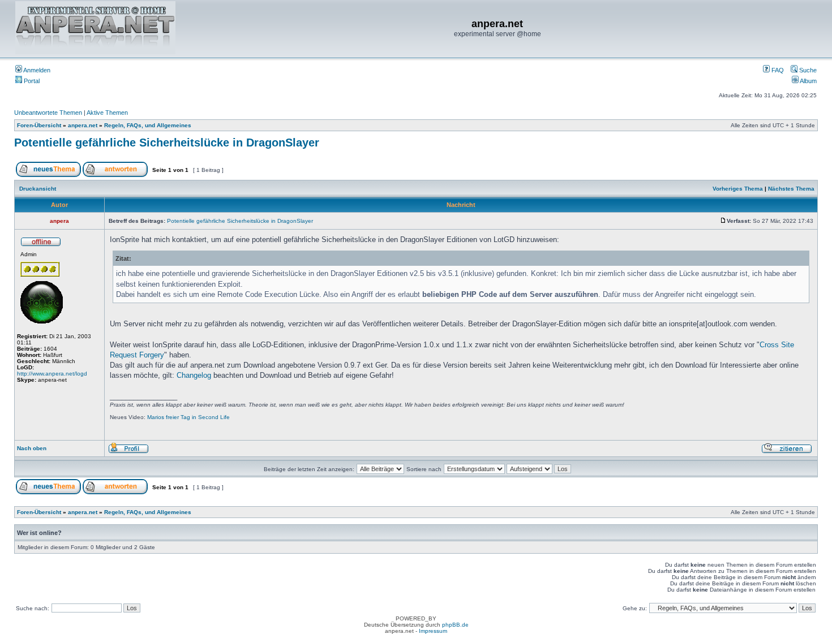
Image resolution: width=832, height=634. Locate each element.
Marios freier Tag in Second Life (188, 417)
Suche (807, 70)
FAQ (777, 70)
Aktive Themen (107, 112)
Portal (31, 80)
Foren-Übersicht (39, 125)
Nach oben (31, 448)
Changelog (194, 375)
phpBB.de (455, 625)
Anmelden (36, 70)
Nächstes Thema (791, 189)
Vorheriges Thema (738, 189)
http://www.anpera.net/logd (52, 373)
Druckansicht (37, 189)
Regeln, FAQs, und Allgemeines (147, 125)
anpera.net (82, 125)
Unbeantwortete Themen (48, 112)
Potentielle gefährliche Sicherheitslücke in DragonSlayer (166, 142)
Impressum (433, 631)
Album (808, 80)
